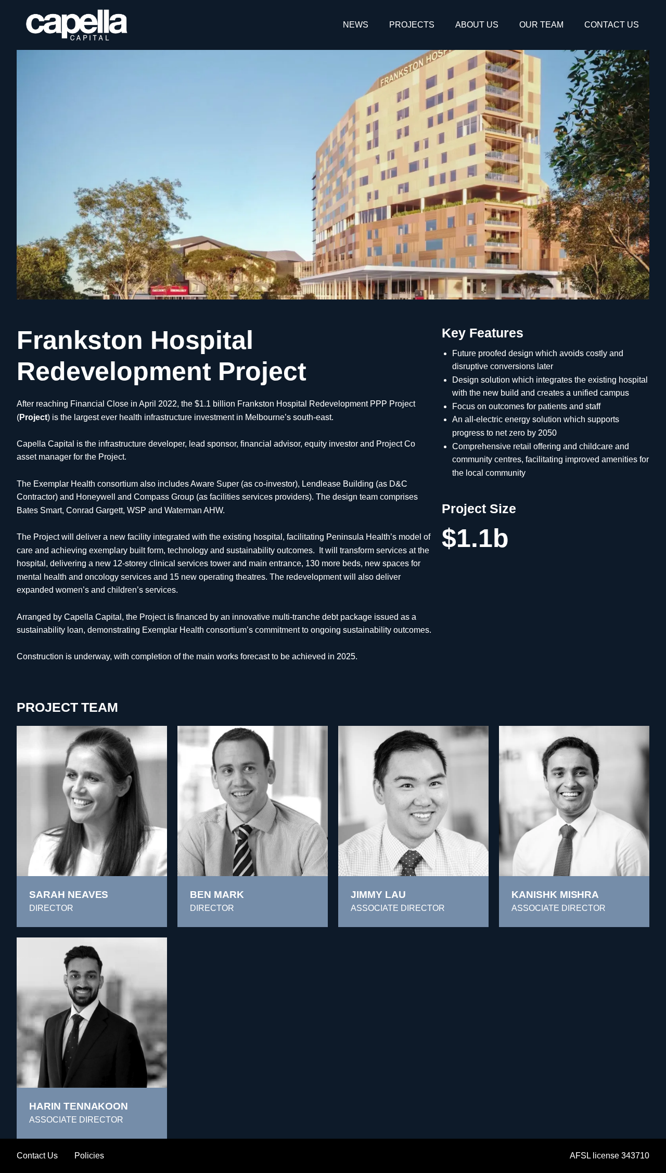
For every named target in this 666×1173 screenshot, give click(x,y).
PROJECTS (411, 24)
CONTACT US (611, 24)
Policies (89, 1155)
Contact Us (37, 1155)
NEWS (355, 24)
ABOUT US (476, 24)
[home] (77, 25)
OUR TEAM (541, 24)
